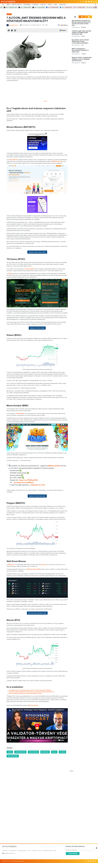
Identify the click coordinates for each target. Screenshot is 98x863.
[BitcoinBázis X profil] (80, 2)
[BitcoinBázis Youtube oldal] (86, 2)
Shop (55, 4)
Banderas (83, 27)
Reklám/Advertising (47, 850)
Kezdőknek (27, 4)
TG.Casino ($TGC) (29, 269)
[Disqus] (49, 788)
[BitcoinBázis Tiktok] (94, 2)
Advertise (62, 4)
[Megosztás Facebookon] (9, 30)
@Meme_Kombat (54, 466)
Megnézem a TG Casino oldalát (37, 328)
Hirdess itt (45, 101)
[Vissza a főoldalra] (8, 1)
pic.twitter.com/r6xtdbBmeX (24, 482)
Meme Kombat (20, 413)
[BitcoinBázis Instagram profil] (83, 2)
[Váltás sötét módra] (96, 1)
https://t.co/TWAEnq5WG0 (28, 480)
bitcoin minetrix (33, 752)
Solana (54, 752)
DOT (66, 7)
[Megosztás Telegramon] (12, 30)
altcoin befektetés (20, 752)
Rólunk (40, 850)
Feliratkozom (72, 853)
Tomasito (83, 53)
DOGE (79, 7)
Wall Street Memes (13, 756)
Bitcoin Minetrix (14, 159)
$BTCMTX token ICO (57, 161)
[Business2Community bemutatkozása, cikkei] (8, 25)
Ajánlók (43, 4)
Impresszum (5, 850)
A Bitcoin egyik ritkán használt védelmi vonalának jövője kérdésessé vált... (81, 32)
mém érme (43, 564)
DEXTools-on (11, 564)
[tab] (75, 16)
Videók (50, 4)
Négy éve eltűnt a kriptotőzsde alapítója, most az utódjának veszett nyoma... (82, 59)
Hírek (8, 4)
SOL (11, 7)
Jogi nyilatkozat (12, 850)
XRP (25, 7)
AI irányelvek (34, 850)
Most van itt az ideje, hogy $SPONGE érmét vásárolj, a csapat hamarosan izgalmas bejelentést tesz (31, 691)
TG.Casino (10, 273)
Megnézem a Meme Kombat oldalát (37, 496)
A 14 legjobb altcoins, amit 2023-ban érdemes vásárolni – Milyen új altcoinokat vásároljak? (30, 690)
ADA (39, 7)
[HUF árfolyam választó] (96, 7)
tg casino (62, 752)
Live (3, 4)
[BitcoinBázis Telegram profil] (91, 2)
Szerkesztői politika (22, 850)
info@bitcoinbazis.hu (9, 853)
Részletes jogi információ (33, 705)
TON (52, 7)
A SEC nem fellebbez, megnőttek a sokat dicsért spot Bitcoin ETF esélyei (25, 693)
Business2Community (13, 25)
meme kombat (45, 752)
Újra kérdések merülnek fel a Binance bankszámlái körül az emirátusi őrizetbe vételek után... (81, 23)
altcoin (10, 752)
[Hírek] (63, 25)
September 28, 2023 (38, 485)
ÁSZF (29, 850)
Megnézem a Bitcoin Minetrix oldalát (37, 252)
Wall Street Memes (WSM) (33, 569)
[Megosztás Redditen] (15, 30)
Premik (83, 36)
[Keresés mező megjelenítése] (95, 4)
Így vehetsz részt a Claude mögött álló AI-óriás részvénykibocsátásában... (80, 41)
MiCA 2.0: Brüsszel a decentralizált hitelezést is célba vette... (80, 50)
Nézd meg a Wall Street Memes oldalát (37, 613)
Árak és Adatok (16, 4)
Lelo (82, 45)
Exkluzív (9, 14)
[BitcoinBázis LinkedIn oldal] (88, 2)
